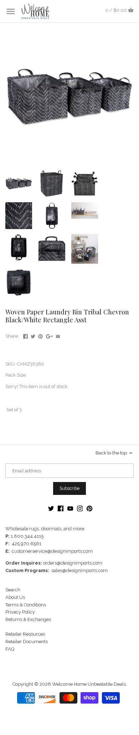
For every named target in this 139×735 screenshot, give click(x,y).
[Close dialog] (131, 339)
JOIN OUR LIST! (36, 388)
